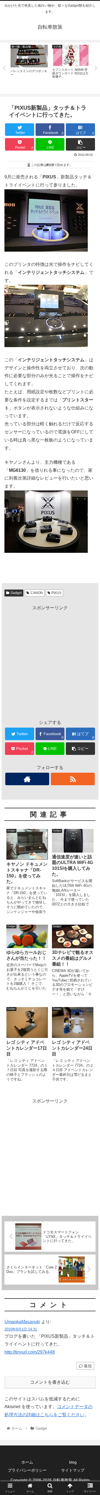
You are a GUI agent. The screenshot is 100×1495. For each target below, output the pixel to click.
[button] (89, 857)
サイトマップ (72, 1470)
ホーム (27, 1462)
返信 (87, 1366)
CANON (37, 593)
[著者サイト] (27, 779)
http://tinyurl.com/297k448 (29, 1352)
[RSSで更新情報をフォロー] (72, 779)
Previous (4, 68)
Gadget (16, 593)
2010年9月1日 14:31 (20, 1329)
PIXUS (56, 593)
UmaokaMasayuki (22, 1321)
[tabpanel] (29, 67)
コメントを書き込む (50, 1382)
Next (96, 68)
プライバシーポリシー (27, 1470)
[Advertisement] (50, 662)
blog (73, 1462)
